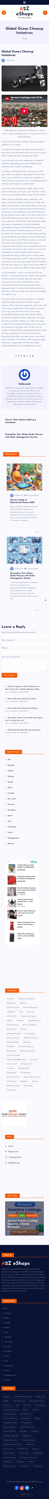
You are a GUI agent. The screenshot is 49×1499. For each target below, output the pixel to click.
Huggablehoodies (14, 1033)
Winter (35, 1081)
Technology (12, 827)
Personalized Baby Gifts (17, 1060)
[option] (24, 1218)
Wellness (24, 1081)
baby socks (12, 1003)
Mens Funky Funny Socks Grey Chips (22, 699)
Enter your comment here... (11, 657)
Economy (11, 765)
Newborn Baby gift (27, 1046)
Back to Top (25, 1494)
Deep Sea (11, 1012)
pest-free (34, 1060)
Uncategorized (13, 838)
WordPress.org (14, 1163)
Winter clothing (14, 1086)
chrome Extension (30, 1007)
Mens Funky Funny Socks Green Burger (23, 708)
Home (24, 38)
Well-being (12, 1081)
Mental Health (13, 1042)
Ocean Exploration (28, 1051)
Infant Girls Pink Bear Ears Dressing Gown (24, 730)
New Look (11, 799)
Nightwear (12, 1051)
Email (18, 632)
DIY (9, 759)
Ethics (10, 1020)
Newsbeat (11, 810)
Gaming (11, 776)
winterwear (29, 1086)
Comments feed (15, 1157)
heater (24, 1029)
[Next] (42, 1195)
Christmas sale (13, 1007)
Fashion (10, 771)
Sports (10, 816)
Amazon (11, 999)
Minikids (27, 1042)
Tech (9, 821)
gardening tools (35, 1020)
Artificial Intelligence (27, 999)
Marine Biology (13, 1038)
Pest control (12, 1064)
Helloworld (10, 60)
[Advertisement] (19, 960)
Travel (10, 832)
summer (11, 1068)
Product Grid (27, 1064)
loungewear (30, 1033)
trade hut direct (13, 1077)
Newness (11, 804)
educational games (29, 1016)
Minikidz (11, 1046)
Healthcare (12, 1029)
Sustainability (24, 1068)
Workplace (12, 1090)
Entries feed (13, 1152)
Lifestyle (11, 793)
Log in (10, 1146)
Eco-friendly (12, 1016)
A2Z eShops (16, 1263)
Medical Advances (31, 1038)
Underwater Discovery (33, 1077)
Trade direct (26, 1073)
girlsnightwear (13, 1025)
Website (4, 648)
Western (11, 844)
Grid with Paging (30, 1025)
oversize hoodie (14, 1055)
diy (22, 1012)
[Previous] (38, 1195)
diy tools (31, 1012)
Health (10, 782)
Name (8, 640)
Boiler (24, 1003)
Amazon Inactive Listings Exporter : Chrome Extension (22, 1223)
